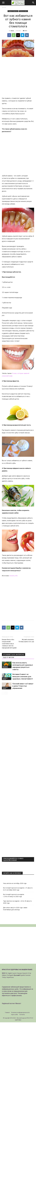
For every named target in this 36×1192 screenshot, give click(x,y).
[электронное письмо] (18, 35)
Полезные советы (23, 11)
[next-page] (6, 693)
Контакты (22, 1014)
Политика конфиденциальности (20, 1012)
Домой (4, 7)
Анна (12, 30)
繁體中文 (4, 973)
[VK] (27, 35)
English (10, 973)
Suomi (14, 973)
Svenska (27, 975)
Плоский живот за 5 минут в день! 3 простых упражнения (22, 686)
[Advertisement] (18, 77)
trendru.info (14, 576)
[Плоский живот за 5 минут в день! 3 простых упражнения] (7, 686)
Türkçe (4, 977)
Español (22, 975)
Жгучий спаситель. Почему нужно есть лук (26, 640)
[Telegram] (22, 35)
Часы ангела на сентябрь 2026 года (14, 883)
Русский (17, 975)
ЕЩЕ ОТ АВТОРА (8, 657)
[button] (3, 2)
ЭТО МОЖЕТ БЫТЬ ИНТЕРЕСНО (13, 655)
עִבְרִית (29, 973)
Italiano (4, 975)
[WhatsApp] (14, 35)
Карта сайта (14, 1014)
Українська (10, 977)
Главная (7, 1012)
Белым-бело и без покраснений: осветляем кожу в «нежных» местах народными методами (9, 644)
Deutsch (24, 973)
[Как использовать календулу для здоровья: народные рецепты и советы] (7, 665)
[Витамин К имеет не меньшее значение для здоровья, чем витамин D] (7, 676)
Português (10, 975)
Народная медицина (13, 11)
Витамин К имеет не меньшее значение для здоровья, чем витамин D (22, 676)
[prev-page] (3, 693)
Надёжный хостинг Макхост (11, 1003)
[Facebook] (9, 35)
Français (19, 973)
